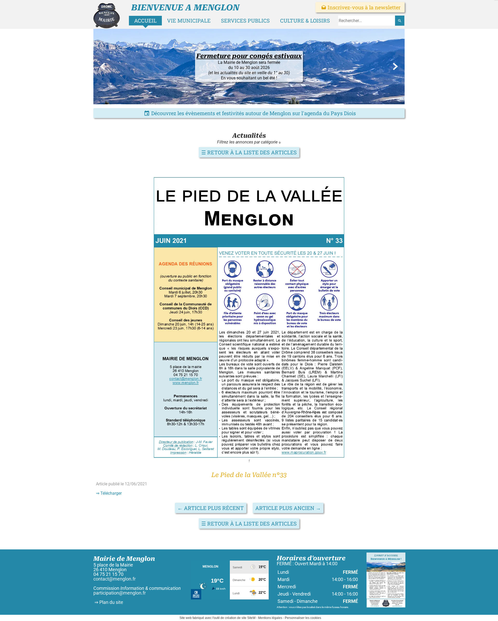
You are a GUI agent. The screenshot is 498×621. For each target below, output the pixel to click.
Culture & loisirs (305, 20)
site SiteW (248, 618)
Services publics (245, 20)
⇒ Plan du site (108, 602)
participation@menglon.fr (119, 593)
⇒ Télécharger (109, 493)
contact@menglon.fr (114, 579)
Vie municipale (189, 20)
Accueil (145, 20)
